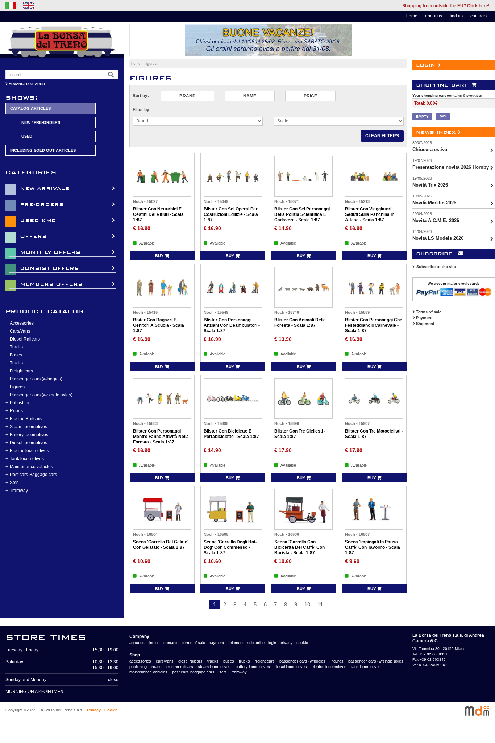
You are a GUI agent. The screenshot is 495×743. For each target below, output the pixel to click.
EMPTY (422, 116)
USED (26, 136)
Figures (17, 386)
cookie (302, 642)
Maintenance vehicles (31, 466)
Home (136, 64)
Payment (424, 318)
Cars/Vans (20, 331)
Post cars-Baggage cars (33, 474)
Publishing (20, 402)
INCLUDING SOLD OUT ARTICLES (43, 150)
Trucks (16, 363)
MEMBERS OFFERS (51, 284)
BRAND (187, 96)
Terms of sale (428, 312)
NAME (249, 96)
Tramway (19, 490)
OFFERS (33, 236)
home (411, 15)
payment (216, 642)
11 (320, 604)
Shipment (424, 323)
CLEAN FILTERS (382, 135)
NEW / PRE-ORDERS (40, 122)
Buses (16, 355)
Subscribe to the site (436, 266)
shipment (236, 642)
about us (433, 15)
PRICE (310, 96)
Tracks (16, 347)
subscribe (256, 642)
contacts (478, 15)
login (272, 642)
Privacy (94, 710)
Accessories (22, 323)
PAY (443, 116)
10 (307, 604)
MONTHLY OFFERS (50, 252)
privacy (286, 642)
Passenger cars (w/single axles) (41, 394)
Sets (14, 482)
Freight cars (21, 370)
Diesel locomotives (28, 442)
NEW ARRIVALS (45, 188)
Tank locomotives (27, 458)
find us (456, 15)
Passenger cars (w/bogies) (36, 378)
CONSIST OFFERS (49, 268)
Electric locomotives (29, 450)
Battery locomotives (29, 434)
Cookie (111, 710)
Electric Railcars (26, 418)
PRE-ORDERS (42, 204)
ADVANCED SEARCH (26, 84)
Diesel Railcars (25, 339)
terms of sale (193, 642)
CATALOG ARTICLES (30, 108)
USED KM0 (38, 220)
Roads (16, 410)
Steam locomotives (28, 426)
